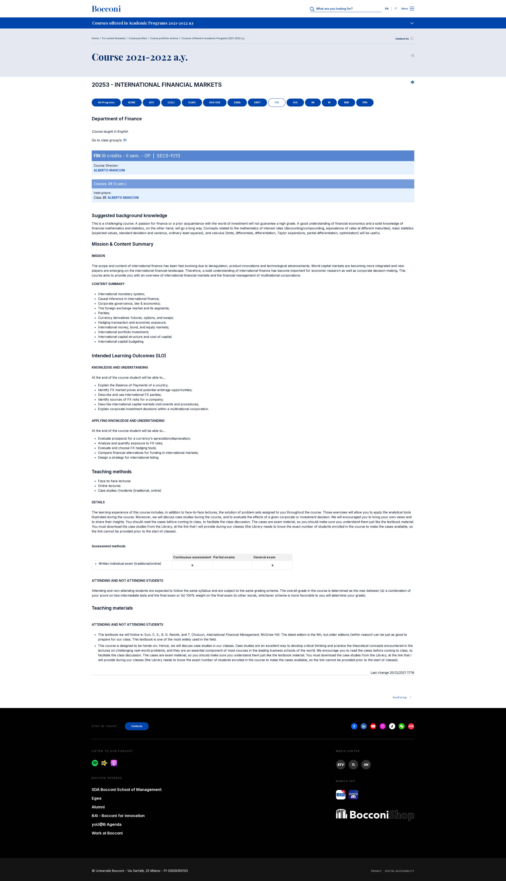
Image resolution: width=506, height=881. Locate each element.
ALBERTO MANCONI (109, 170)
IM (312, 102)
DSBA (237, 102)
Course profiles (138, 38)
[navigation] (253, 23)
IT (396, 8)
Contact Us (402, 38)
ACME (131, 102)
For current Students (114, 38)
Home (95, 38)
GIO (295, 102)
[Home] (106, 9)
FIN (277, 102)
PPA (365, 102)
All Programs (106, 102)
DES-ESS (214, 102)
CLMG (192, 102)
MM (346, 102)
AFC (151, 102)
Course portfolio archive (164, 38)
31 (124, 140)
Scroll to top (400, 697)
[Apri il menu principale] (412, 9)
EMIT (257, 102)
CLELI (171, 102)
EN (387, 8)
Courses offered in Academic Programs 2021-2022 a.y (213, 38)
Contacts (136, 726)
